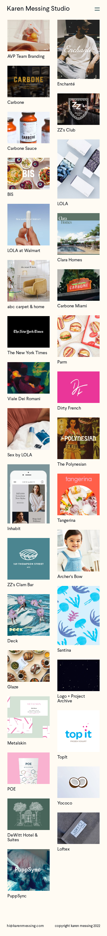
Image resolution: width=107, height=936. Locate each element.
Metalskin (16, 743)
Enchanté (66, 84)
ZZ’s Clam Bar (20, 584)
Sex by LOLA (19, 455)
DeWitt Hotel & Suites (22, 837)
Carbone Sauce (22, 148)
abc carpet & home (25, 306)
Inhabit (14, 528)
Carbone (15, 102)
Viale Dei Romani (23, 398)
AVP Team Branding (25, 56)
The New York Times (27, 352)
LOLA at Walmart (23, 250)
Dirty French (69, 408)
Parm (62, 362)
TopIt (62, 757)
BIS (10, 194)
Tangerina (66, 520)
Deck (12, 641)
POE (11, 789)
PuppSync (17, 896)
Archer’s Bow (69, 576)
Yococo (64, 803)
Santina (64, 650)
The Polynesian (71, 464)
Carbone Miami (72, 306)
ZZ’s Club (66, 130)
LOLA (62, 203)
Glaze (12, 687)
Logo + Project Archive (71, 698)
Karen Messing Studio (38, 8)
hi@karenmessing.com (25, 925)
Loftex (63, 849)
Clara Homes (69, 259)
